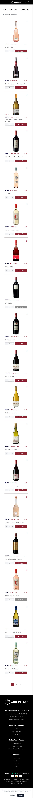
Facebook (16, 761)
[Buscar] (26, 2)
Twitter (16, 763)
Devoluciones (16, 731)
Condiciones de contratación (20, 779)
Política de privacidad (21, 781)
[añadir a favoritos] (26, 21)
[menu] (2, 2)
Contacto (16, 734)
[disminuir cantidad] (6, 51)
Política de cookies (16, 783)
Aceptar (21, 795)
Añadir (21, 51)
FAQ (16, 729)
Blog (16, 766)
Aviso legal (7, 779)
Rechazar (12, 795)
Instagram (16, 758)
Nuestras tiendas (16, 746)
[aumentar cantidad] (13, 51)
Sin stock (21, 307)
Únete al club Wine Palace (16, 749)
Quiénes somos (16, 743)
